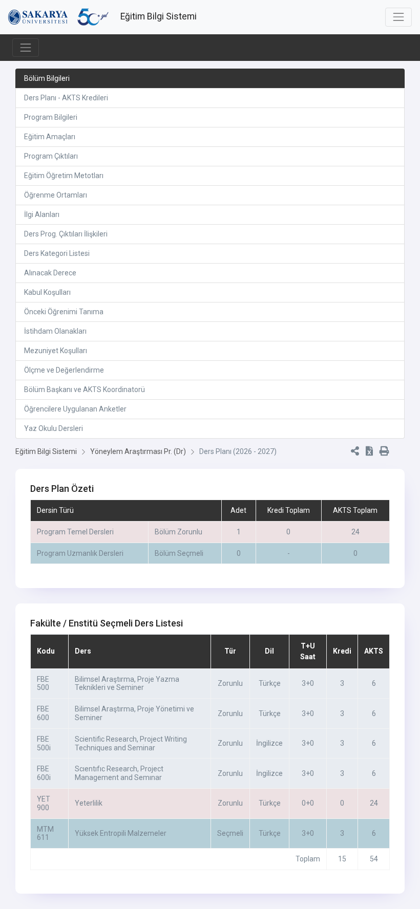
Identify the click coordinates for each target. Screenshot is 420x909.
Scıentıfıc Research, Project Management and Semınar (119, 773)
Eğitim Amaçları (49, 137)
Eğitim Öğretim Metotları (63, 175)
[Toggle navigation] (398, 17)
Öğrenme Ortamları (55, 195)
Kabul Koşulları (47, 292)
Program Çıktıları (51, 156)
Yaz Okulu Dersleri (53, 428)
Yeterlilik (88, 803)
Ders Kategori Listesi (57, 253)
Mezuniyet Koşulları (55, 351)
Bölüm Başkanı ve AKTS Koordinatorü (84, 389)
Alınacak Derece (50, 273)
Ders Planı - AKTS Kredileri (66, 98)
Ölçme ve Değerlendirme (64, 370)
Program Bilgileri (50, 117)
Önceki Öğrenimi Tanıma (63, 312)
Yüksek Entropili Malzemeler (120, 833)
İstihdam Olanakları (55, 331)
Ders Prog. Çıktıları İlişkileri (66, 234)
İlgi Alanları (41, 214)
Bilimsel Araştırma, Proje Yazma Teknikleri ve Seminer (127, 683)
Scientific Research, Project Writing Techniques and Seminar (131, 743)
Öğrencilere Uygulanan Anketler (75, 409)
